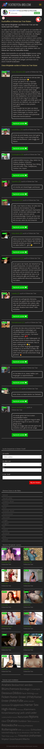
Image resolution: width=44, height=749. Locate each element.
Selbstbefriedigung (9, 732)
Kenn (4, 536)
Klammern (29, 709)
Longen (5, 520)
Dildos (17, 693)
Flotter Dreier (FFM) (22, 697)
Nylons (33, 717)
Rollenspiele (10, 729)
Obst (4, 721)
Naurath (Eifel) (7, 498)
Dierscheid (6, 517)
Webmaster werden (32, 746)
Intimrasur (20, 710)
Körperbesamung (10, 712)
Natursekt (23, 716)
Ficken (5, 697)
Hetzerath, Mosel (8, 511)
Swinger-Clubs (14, 736)
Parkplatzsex (35, 721)
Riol (4, 527)
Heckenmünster (8, 514)
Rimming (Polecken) (25, 726)
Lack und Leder (28, 712)
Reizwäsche (9, 725)
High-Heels (9, 709)
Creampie (35, 689)
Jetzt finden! (36, 483)
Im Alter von (7, 461)
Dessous (7, 693)
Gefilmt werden (29, 701)
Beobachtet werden (22, 685)
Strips (8, 736)
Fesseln (36, 693)
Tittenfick (23, 735)
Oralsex (12, 721)
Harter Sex (31, 705)
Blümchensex (10, 689)
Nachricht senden (19, 123)
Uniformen (35, 735)
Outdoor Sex (24, 721)
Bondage (25, 689)
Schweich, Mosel (8, 501)
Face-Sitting (28, 693)
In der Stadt (6, 474)
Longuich (6, 524)
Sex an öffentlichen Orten (25, 733)
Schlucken (36, 729)
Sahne (23, 730)
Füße (20, 701)
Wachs (26, 739)
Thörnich (5, 504)
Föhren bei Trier (36, 72)
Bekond (5, 495)
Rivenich (5, 539)
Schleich (5, 530)
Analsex (6, 685)
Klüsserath (6, 533)
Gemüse (6, 705)
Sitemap (21, 746)
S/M (19, 730)
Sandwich (27, 730)
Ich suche (6, 454)
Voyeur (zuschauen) (12, 738)
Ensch (4, 508)
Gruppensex (17, 705)
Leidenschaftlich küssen (9, 717)
